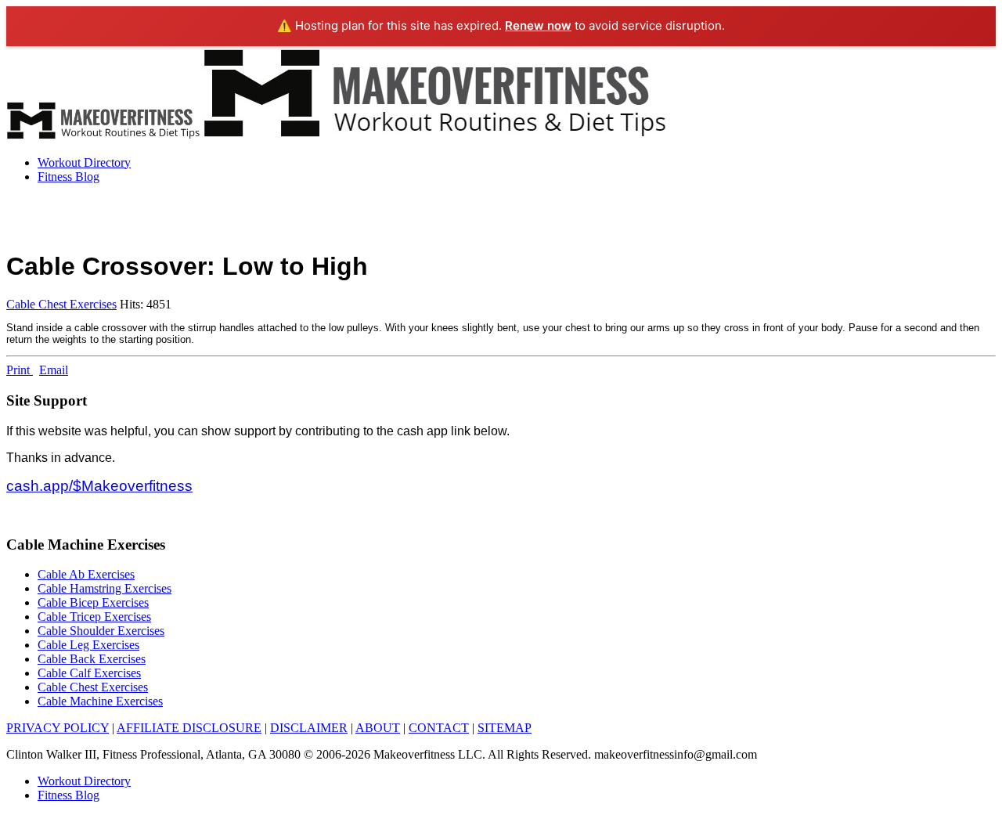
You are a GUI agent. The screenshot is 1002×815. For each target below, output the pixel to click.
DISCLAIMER (309, 727)
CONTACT (439, 727)
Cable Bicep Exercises (93, 602)
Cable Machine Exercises (100, 701)
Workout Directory (84, 162)
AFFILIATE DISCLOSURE (189, 727)
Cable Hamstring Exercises (104, 588)
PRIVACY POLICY (57, 727)
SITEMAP (505, 727)
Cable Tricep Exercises (94, 616)
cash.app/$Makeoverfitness (99, 486)
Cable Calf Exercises (89, 673)
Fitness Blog (68, 176)
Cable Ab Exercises (86, 574)
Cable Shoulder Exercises (101, 630)
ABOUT (377, 727)
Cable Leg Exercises (88, 644)
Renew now (538, 25)
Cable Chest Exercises (61, 304)
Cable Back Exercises (92, 658)
